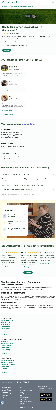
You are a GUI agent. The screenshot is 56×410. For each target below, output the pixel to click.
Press (21, 392)
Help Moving (5, 348)
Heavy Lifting (5, 329)
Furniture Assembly (7, 343)
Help (3, 397)
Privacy (26, 397)
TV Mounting (5, 341)
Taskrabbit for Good (25, 394)
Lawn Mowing (5, 267)
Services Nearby (6, 390)
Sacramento (18, 6)
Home (4, 6)
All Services (5, 392)
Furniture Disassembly (8, 360)
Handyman (4, 331)
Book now (6, 50)
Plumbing (4, 369)
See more (4, 334)
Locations (10, 6)
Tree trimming (5, 324)
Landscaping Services (8, 364)
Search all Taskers (8, 114)
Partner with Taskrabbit (26, 390)
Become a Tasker (6, 387)
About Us (22, 387)
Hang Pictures (5, 322)
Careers (22, 389)
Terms (21, 397)
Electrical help (5, 326)
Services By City (6, 389)
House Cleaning (6, 345)
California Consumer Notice (27, 400)
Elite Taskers (5, 395)
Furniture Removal (7, 320)
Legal (21, 404)
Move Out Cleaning (7, 362)
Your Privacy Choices (25, 407)
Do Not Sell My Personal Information (26, 402)
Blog (21, 395)
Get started (28, 272)
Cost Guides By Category (8, 394)
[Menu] (53, 2)
